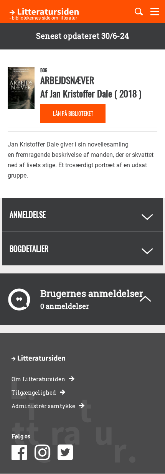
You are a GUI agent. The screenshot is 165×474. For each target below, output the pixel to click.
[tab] (82, 215)
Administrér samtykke (43, 406)
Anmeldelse (28, 214)
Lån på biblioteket (73, 113)
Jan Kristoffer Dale (81, 93)
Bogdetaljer (29, 248)
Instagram (42, 452)
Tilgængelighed (34, 392)
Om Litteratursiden (38, 379)
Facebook (19, 452)
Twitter (65, 452)
